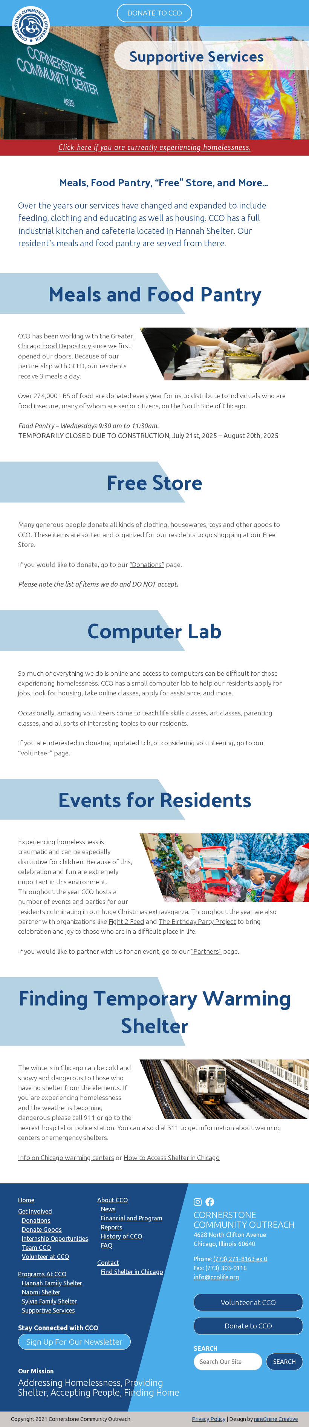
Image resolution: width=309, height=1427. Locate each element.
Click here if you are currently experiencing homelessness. (154, 147)
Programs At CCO (42, 1274)
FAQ (106, 1245)
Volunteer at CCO (45, 1256)
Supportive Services (48, 1310)
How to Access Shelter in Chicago (172, 1157)
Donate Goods (42, 1229)
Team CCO (36, 1247)
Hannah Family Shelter (52, 1283)
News (108, 1209)
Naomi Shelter (41, 1292)
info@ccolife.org (216, 1277)
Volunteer (35, 753)
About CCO (112, 1200)
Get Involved (35, 1211)
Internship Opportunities (55, 1238)
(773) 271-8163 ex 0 (240, 1259)
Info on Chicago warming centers (66, 1157)
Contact (108, 1262)
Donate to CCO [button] (154, 13)
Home (26, 1200)
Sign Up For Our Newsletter (74, 1341)
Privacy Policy (208, 1419)
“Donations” (147, 564)
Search (205, 1348)
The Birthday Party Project (197, 921)
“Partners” (206, 951)
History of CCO (121, 1236)
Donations (36, 1220)
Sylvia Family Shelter (49, 1301)
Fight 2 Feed (126, 921)
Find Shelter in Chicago (132, 1271)
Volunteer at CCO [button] (248, 1302)
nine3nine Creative (276, 1419)
